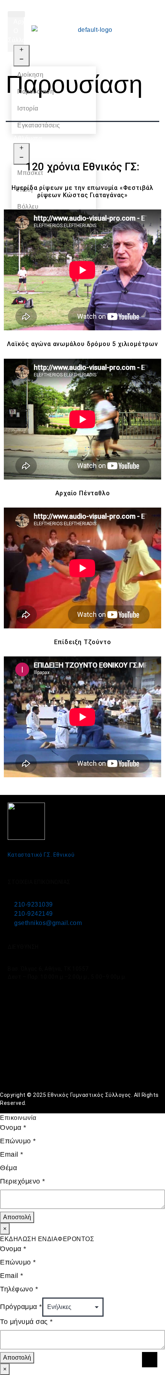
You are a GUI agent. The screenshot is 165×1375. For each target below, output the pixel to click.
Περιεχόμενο (22, 1181)
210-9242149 (33, 913)
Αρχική (23, 21)
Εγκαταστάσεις (38, 125)
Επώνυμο (18, 1141)
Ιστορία (27, 108)
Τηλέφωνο (19, 1289)
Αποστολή (17, 1217)
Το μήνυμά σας (26, 1322)
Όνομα (13, 1127)
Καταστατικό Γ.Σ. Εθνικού (41, 855)
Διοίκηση (30, 74)
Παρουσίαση (35, 91)
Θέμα (8, 1168)
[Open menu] (21, 55)
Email (11, 1154)
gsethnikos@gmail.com (48, 923)
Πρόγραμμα (21, 1307)
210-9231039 (33, 904)
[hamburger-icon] (16, 14)
